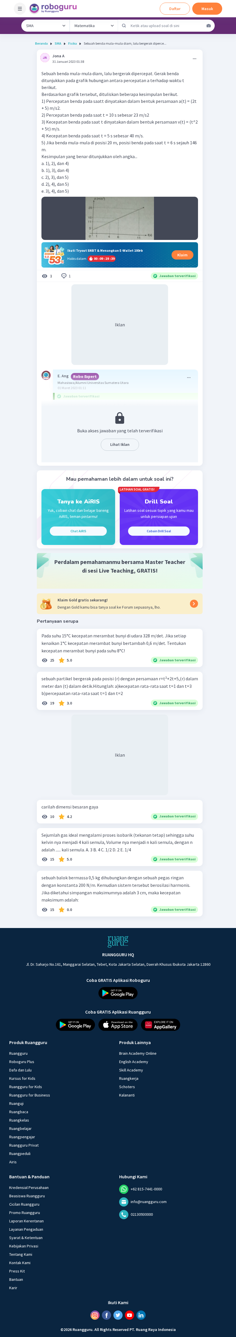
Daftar (174, 8)
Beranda (41, 43)
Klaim (182, 254)
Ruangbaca (18, 1111)
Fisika (72, 43)
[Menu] (20, 9)
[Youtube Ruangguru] (129, 1314)
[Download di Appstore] (118, 1025)
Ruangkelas (19, 1119)
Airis (13, 1161)
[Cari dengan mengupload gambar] (209, 26)
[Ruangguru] (118, 942)
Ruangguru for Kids (25, 1086)
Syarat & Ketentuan (26, 1237)
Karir (13, 1287)
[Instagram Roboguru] (95, 1314)
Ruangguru (18, 1053)
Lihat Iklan (120, 444)
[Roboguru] (54, 9)
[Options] (194, 58)
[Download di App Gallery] (160, 1025)
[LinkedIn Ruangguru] (141, 1314)
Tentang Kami (20, 1254)
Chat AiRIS (78, 531)
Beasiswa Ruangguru (27, 1195)
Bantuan (16, 1279)
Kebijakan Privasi (23, 1245)
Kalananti (127, 1094)
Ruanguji (16, 1103)
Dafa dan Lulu (20, 1069)
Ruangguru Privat (24, 1144)
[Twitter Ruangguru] (118, 1314)
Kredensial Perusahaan (29, 1187)
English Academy (133, 1061)
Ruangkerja (128, 1078)
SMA (58, 43)
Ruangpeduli (20, 1153)
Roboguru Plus (21, 1061)
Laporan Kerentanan (26, 1220)
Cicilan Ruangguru (24, 1204)
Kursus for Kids (22, 1078)
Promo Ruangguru (24, 1212)
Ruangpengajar (22, 1136)
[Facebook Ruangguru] (106, 1314)
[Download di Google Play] (118, 993)
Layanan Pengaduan (26, 1229)
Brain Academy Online (138, 1053)
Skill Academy (131, 1069)
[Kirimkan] (124, 26)
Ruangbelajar (20, 1128)
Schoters (127, 1086)
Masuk (207, 8)
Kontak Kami (20, 1262)
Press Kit (17, 1270)
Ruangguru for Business (29, 1094)
